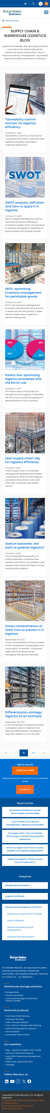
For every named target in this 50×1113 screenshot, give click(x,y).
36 (24, 753)
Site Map (23, 1101)
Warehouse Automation (17, 885)
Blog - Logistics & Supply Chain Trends (23, 1050)
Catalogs (10, 1065)
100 (33, 753)
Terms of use (9, 1101)
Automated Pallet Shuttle (17, 1035)
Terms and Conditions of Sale (18, 1106)
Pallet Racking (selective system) (21, 1029)
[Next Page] (44, 753)
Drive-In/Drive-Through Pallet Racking (23, 1025)
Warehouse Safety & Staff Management (20, 928)
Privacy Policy (38, 1101)
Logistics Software (14, 896)
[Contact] (46, 4)
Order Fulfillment (15, 921)
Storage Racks (12, 992)
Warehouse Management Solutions (23, 907)
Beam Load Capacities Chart (19, 1062)
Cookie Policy (10, 1103)
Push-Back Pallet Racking (17, 1016)
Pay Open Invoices (12, 1109)
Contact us (25, 789)
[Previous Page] (6, 753)
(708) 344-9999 (25, 770)
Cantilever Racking (14, 1019)
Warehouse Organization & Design (24, 914)
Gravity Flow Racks (14, 995)
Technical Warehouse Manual (19, 1053)
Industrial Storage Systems (20, 937)
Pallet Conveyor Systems (17, 1022)
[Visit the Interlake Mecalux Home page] (4, 21)
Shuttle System (13, 1032)
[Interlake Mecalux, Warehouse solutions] (12, 15)
